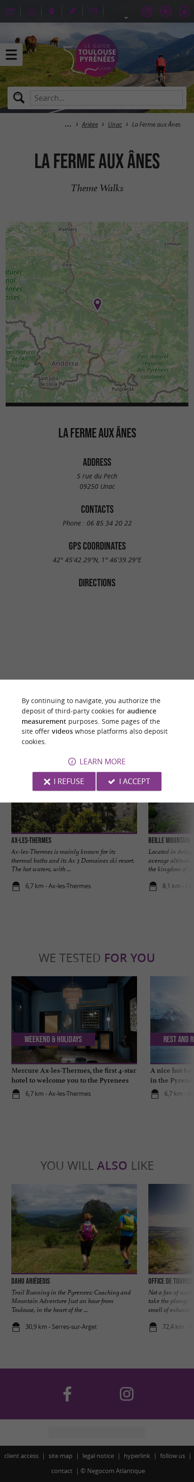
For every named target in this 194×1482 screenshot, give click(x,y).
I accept (134, 781)
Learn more (103, 761)
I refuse (69, 781)
